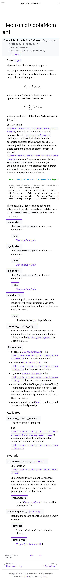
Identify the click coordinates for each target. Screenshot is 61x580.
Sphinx (25, 576)
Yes (31, 555)
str (36, 320)
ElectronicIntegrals (26, 240)
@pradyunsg (37, 576)
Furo (45, 576)
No (40, 555)
